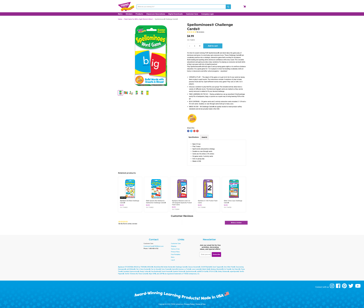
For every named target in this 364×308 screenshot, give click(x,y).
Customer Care (192, 14)
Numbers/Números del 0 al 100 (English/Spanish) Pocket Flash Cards (182, 203)
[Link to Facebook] (338, 287)
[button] (192, 32)
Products (139, 14)
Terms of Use (175, 249)
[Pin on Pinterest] (197, 131)
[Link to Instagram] (332, 287)
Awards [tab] (204, 137)
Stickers (129, 14)
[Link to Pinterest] (345, 287)
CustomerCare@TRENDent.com (154, 246)
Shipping (173, 246)
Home (120, 19)
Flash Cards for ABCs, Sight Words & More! (138, 19)
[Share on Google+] (194, 131)
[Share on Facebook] (188, 131)
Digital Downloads (175, 14)
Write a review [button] (236, 223)
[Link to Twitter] (351, 287)
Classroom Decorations (155, 14)
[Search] (228, 7)
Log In (173, 260)
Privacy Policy (175, 252)
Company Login (207, 14)
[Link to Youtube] (358, 287)
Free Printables (175, 254)
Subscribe (216, 254)
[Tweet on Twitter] (191, 131)
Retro (120, 14)
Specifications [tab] (194, 137)
